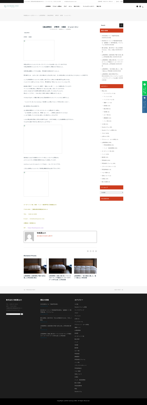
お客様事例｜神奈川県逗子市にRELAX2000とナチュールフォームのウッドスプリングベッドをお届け (112, 76)
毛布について (105, 175)
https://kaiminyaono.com (35, 227)
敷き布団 (106, 108)
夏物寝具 (106, 118)
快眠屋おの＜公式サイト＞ (31, 15)
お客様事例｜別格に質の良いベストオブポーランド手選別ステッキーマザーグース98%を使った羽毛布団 (60, 277)
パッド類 (106, 121)
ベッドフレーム (108, 99)
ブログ (103, 133)
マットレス (107, 96)
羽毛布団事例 (107, 145)
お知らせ (104, 136)
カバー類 (106, 114)
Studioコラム (105, 127)
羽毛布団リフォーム (107, 163)
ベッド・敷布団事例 (109, 148)
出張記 (103, 178)
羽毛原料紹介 (105, 169)
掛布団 (105, 105)
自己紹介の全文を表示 (44, 236)
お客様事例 (42, 15)
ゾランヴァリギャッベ (108, 166)
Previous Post (30, 289)
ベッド (103, 154)
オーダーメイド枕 (106, 151)
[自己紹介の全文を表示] (52, 236)
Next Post (118, 289)
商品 (103, 90)
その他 (103, 124)
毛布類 (105, 111)
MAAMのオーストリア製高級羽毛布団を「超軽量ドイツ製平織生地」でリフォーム (112, 42)
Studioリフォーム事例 (108, 130)
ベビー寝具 (105, 172)
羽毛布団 (104, 160)
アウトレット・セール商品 (109, 139)
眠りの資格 (105, 181)
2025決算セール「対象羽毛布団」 (111, 35)
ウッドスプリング (108, 93)
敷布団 (103, 157)
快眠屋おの (61, 29)
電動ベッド (107, 102)
